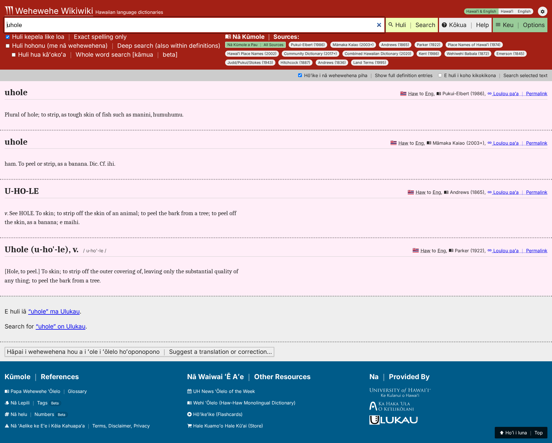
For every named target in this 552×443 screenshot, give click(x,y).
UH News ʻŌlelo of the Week (223, 391)
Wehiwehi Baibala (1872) (468, 53)
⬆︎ (521, 433)
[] (98, 54)
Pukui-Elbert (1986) (308, 45)
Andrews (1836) (332, 62)
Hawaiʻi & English (481, 11)
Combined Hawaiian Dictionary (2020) (378, 53)
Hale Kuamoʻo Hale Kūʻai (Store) (227, 426)
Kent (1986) (429, 53)
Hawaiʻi (507, 11)
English (524, 11)
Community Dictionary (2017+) (310, 53)
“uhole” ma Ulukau (54, 311)
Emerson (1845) (510, 53)
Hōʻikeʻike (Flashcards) (217, 414)
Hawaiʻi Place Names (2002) (252, 53)
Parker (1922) (428, 45)
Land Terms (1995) (369, 62)
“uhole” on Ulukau (60, 326)
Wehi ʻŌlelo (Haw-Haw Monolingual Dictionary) (244, 403)
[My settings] (542, 11)
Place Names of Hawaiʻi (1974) (474, 45)
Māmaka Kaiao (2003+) (353, 45)
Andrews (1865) (395, 45)
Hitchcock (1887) (295, 62)
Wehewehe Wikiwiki (53, 11)
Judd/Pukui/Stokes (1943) (250, 62)
